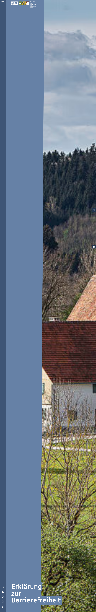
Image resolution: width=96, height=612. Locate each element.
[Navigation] (3, 2)
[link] (94, 246)
